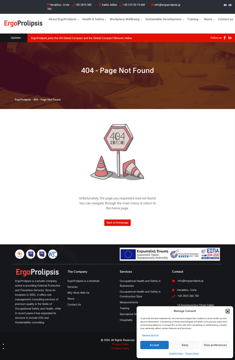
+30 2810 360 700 (188, 296)
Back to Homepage (117, 222)
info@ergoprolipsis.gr (167, 4)
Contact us (225, 19)
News (208, 19)
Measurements (129, 302)
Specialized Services (132, 314)
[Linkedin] (229, 38)
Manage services (150, 335)
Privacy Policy (192, 353)
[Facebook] (225, 38)
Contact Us (74, 304)
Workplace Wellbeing (125, 19)
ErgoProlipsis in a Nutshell (83, 281)
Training (192, 19)
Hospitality (126, 320)
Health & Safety (93, 19)
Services (72, 287)
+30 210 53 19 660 (133, 4)
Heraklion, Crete (59, 4)
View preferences (215, 345)
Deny (185, 345)
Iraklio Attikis (109, 4)
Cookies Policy (176, 353)
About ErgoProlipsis (62, 19)
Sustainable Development (163, 19)
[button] (227, 311)
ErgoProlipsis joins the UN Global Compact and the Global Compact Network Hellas (81, 38)
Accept (154, 345)
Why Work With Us (78, 292)
